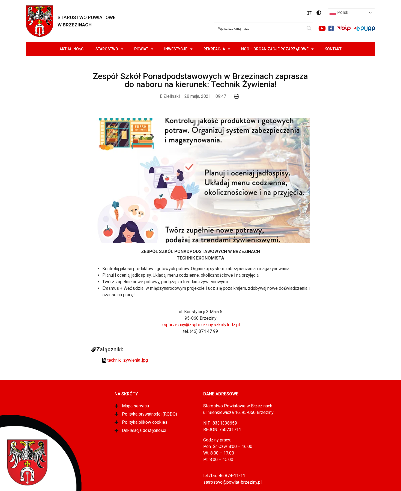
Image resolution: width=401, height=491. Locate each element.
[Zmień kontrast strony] (318, 12)
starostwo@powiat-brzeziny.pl (232, 482)
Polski (342, 12)
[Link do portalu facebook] (331, 28)
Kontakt (333, 49)
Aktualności (72, 49)
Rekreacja (214, 49)
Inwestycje (175, 49)
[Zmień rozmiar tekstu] (309, 12)
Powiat (141, 49)
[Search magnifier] (309, 28)
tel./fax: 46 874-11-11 (224, 475)
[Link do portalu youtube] (322, 28)
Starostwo (106, 49)
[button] (309, 12)
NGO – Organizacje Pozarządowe (275, 49)
